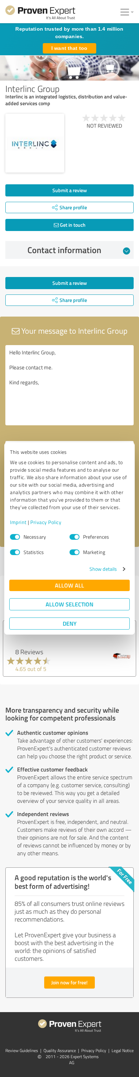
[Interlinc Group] (34, 143)
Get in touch (72, 224)
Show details (103, 568)
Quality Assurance (59, 1050)
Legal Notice (123, 1050)
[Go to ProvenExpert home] (40, 13)
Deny (70, 623)
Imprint (18, 522)
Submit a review (69, 190)
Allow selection (69, 604)
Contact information (64, 250)
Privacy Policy (45, 522)
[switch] (74, 537)
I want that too (69, 48)
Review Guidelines (21, 1050)
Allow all (69, 585)
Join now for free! (69, 982)
